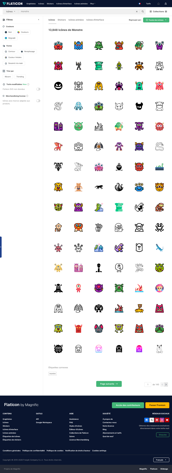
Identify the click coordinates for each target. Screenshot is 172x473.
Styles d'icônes (75, 426)
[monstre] (58, 45)
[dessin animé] (159, 247)
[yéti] (139, 227)
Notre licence (108, 426)
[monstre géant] (98, 207)
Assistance (74, 419)
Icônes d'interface (64, 4)
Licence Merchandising (79, 440)
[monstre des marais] (78, 348)
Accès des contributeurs (128, 405)
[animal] (98, 187)
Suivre (72, 436)
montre (52, 373)
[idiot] (78, 126)
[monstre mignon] (159, 348)
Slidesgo (164, 469)
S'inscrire (163, 435)
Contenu (7, 413)
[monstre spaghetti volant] (159, 227)
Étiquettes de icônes (11, 436)
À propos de (108, 419)
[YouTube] (167, 420)
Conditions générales (12, 451)
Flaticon (153, 469)
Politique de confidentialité (33, 451)
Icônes (41, 4)
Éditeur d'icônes (76, 429)
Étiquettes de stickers (12, 440)
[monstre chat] (159, 288)
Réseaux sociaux (160, 413)
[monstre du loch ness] (159, 166)
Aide (71, 413)
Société (106, 413)
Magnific (143, 469)
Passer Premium (157, 405)
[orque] (98, 65)
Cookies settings (99, 451)
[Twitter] (151, 420)
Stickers (50, 4)
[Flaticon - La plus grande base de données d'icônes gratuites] (12, 3)
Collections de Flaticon (79, 433)
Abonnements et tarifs (112, 433)
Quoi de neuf (108, 436)
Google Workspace (44, 422)
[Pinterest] (157, 420)
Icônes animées (81, 4)
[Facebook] (146, 420)
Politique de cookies (55, 451)
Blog (104, 429)
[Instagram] (162, 420)
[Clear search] (137, 11)
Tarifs (148, 4)
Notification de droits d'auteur (77, 451)
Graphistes (31, 4)
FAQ (71, 422)
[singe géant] (98, 247)
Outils (39, 413)
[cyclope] (119, 146)
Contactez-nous (110, 422)
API (37, 419)
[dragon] (58, 106)
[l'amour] (98, 288)
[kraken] (98, 126)
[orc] (139, 45)
